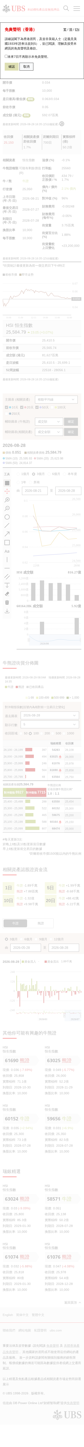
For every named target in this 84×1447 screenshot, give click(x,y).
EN (77, 29)
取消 (26, 66)
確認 (12, 66)
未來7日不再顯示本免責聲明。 (29, 56)
